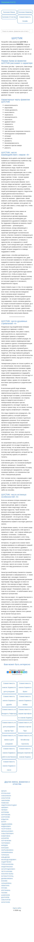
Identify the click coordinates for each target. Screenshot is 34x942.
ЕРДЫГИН (4, 819)
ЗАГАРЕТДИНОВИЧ (8, 869)
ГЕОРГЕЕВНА (6, 829)
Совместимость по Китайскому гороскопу (25, 740)
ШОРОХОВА (5, 817)
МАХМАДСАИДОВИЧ (8, 859)
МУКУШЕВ (4, 848)
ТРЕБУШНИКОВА (7, 864)
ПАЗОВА (4, 892)
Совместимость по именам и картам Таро (25, 727)
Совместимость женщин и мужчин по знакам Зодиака (25, 753)
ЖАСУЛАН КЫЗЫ (7, 873)
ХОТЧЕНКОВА (6, 840)
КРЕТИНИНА (5, 890)
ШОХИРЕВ (5, 838)
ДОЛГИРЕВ (5, 897)
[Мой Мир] (12, 672)
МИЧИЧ (4, 791)
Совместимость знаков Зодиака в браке (25, 687)
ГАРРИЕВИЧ (5, 843)
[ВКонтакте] (8, 672)
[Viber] (19, 672)
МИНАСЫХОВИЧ (7, 831)
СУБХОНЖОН (6, 795)
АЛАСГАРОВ (5, 798)
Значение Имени (9, 12)
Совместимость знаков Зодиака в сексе (9, 766)
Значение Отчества (9, 17)
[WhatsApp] (22, 672)
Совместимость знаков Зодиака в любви (25, 700)
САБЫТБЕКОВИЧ (7, 833)
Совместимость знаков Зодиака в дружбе (9, 700)
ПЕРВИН (4, 810)
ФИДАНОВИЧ (6, 826)
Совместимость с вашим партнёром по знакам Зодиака (25, 714)
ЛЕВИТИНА (5, 885)
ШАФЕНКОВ (5, 895)
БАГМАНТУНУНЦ (7, 876)
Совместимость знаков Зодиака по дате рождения (9, 687)
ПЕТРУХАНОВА (6, 871)
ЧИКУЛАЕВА (5, 800)
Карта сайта (17, 908)
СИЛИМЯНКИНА (7, 852)
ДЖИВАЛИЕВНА (7, 878)
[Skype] (24, 672)
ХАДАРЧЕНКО (6, 862)
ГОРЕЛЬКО (5, 855)
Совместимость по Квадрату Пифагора (9, 712)
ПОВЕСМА (5, 803)
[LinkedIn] (17, 672)
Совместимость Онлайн (25, 19)
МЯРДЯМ (4, 845)
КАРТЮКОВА (5, 814)
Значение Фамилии (25, 12)
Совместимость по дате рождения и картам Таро (9, 727)
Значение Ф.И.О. (8, 2)
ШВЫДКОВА (5, 857)
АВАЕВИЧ (4, 807)
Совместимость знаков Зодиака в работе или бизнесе (9, 753)
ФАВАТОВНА (5, 836)
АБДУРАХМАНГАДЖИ (9, 805)
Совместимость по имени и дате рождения (9, 740)
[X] (15, 672)
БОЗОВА (4, 881)
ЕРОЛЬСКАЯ (5, 793)
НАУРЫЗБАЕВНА (7, 850)
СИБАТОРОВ (5, 900)
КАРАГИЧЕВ (5, 902)
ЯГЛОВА (4, 888)
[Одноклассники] (10, 672)
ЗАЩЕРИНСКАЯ (7, 866)
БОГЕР (3, 821)
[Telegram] (26, 672)
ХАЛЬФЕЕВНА (6, 883)
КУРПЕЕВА (5, 812)
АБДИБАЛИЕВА (6, 824)
